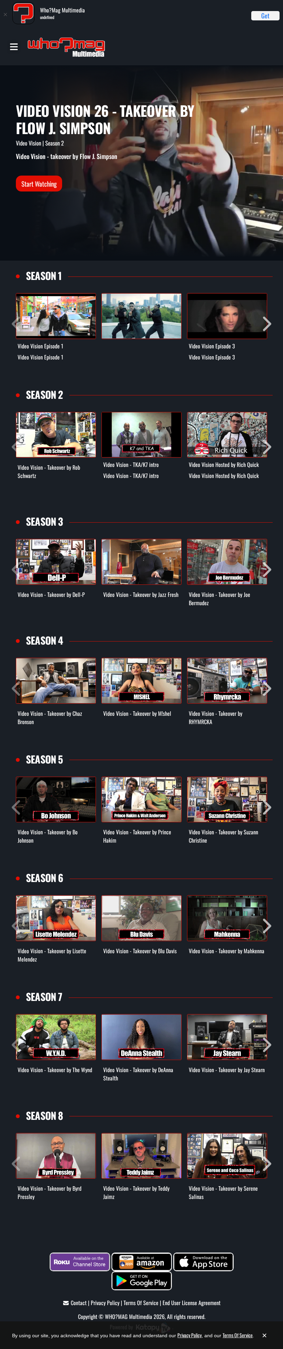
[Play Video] (56, 316)
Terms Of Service (141, 1303)
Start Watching (39, 183)
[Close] (5, 14)
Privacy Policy (105, 1303)
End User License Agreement (192, 1303)
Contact (79, 1303)
